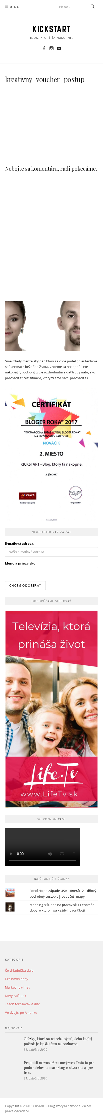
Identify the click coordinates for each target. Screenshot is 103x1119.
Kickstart (51, 29)
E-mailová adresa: (19, 543)
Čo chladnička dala (19, 970)
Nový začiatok (15, 995)
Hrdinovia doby (16, 978)
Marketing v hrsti (17, 987)
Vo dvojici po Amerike (21, 1012)
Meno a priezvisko (20, 563)
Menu (15, 7)
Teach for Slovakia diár (22, 1004)
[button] (31, 115)
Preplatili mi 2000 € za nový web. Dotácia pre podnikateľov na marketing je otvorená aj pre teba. (59, 1067)
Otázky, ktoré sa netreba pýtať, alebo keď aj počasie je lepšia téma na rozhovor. (58, 1041)
